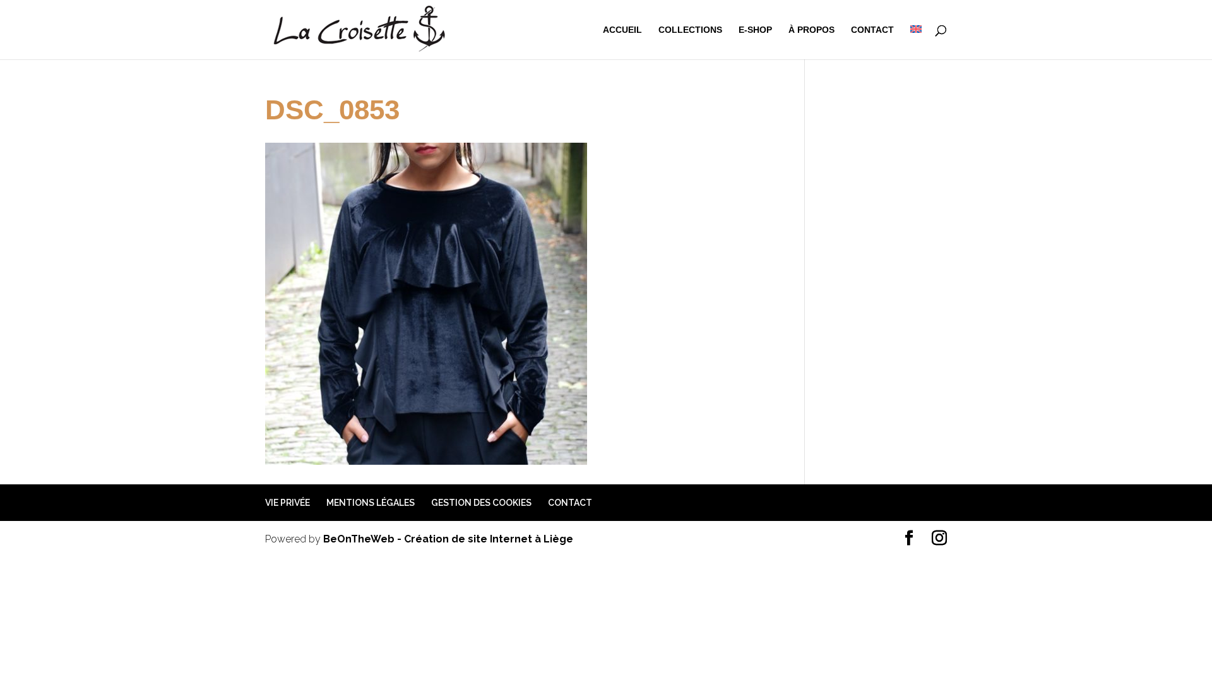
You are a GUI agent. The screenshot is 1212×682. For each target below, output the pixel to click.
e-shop (755, 30)
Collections (690, 30)
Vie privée (287, 503)
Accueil (622, 30)
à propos (811, 30)
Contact (872, 30)
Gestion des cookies (481, 503)
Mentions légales (370, 503)
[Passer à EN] (916, 42)
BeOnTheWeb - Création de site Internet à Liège (448, 539)
